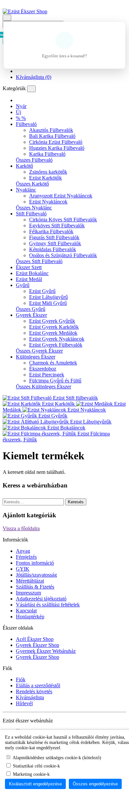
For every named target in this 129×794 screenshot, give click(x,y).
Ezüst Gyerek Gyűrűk (52, 321)
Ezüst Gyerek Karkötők (54, 327)
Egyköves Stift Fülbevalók (57, 225)
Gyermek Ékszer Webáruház (46, 651)
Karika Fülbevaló (47, 154)
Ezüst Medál (29, 279)
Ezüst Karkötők (45, 178)
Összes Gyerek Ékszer (39, 351)
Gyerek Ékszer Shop (37, 645)
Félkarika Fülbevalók (51, 231)
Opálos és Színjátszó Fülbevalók (63, 255)
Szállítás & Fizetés (35, 587)
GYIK (22, 569)
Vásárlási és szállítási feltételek (48, 604)
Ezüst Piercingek (46, 374)
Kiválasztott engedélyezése (35, 783)
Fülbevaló (26, 124)
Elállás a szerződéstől (38, 685)
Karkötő (24, 166)
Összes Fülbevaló (34, 160)
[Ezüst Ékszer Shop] (25, 11)
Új (18, 112)
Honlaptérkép (30, 616)
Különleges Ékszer (35, 357)
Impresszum (28, 593)
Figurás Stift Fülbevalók (54, 237)
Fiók (20, 679)
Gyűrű (22, 285)
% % (21, 118)
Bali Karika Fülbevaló (52, 136)
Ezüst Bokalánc (32, 273)
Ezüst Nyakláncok (48, 201)
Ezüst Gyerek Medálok (53, 333)
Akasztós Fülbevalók (51, 130)
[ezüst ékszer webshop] (18, 100)
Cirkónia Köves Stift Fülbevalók (63, 219)
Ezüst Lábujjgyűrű (48, 297)
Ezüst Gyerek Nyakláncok (56, 339)
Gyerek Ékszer (31, 315)
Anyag (23, 551)
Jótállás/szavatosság (36, 575)
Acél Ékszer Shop (35, 639)
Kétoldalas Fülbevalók (52, 249)
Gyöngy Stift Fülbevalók (55, 243)
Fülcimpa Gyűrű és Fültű (55, 380)
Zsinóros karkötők (48, 172)
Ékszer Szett (29, 267)
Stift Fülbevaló (31, 213)
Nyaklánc (26, 190)
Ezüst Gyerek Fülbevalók (55, 345)
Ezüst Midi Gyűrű (48, 303)
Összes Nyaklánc (34, 207)
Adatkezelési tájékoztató (41, 598)
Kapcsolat (26, 610)
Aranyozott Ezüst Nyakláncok (60, 195)
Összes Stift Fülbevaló (39, 261)
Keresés (76, 501)
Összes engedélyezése (95, 783)
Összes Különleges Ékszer (43, 386)
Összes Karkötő (32, 184)
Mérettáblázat (30, 581)
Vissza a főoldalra (21, 528)
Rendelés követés (34, 691)
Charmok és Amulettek (53, 363)
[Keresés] (7, 18)
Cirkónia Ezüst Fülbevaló (55, 142)
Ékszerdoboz (42, 368)
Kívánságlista (30, 697)
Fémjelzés (26, 557)
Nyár (21, 106)
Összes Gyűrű (30, 309)
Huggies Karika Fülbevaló (56, 148)
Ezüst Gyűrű (42, 291)
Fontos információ (35, 563)
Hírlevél (24, 703)
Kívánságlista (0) (33, 77)
